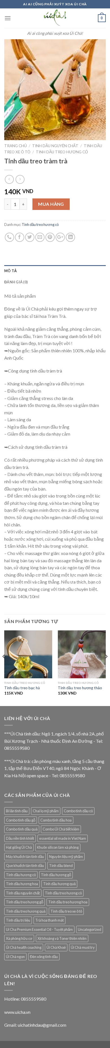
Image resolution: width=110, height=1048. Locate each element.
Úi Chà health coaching (23, 947)
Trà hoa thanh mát (49, 920)
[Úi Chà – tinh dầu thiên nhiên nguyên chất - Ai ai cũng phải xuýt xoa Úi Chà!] (55, 18)
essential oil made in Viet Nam (62, 838)
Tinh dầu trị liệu (18, 920)
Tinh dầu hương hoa (22, 884)
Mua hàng (51, 204)
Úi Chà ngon (15, 956)
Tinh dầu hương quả (59, 884)
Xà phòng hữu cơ (19, 938)
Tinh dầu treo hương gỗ (24, 902)
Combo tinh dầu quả (22, 829)
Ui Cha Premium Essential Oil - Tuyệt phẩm (39, 929)
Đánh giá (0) (16, 282)
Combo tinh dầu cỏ (78, 811)
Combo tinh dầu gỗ (20, 820)
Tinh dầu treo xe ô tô (66, 911)
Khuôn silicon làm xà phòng (58, 847)
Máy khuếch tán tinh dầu (25, 856)
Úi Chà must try (83, 947)
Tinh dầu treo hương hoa (67, 902)
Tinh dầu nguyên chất (55, 146)
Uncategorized (89, 929)
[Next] (106, 667)
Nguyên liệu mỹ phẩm (66, 856)
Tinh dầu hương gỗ (56, 875)
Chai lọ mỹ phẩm (46, 811)
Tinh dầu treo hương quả (25, 911)
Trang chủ (15, 146)
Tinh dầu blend (61, 865)
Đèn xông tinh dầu (44, 956)
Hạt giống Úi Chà (19, 847)
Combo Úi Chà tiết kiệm (61, 829)
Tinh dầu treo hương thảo (80, 688)
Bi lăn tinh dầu (17, 811)
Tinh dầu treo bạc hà (22, 688)
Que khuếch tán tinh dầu (25, 865)
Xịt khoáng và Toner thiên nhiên (62, 938)
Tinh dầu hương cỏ (21, 875)
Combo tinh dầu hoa (56, 820)
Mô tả (10, 271)
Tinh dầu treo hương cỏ (62, 152)
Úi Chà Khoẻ (56, 947)
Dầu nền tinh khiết (20, 838)
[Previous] (4, 667)
